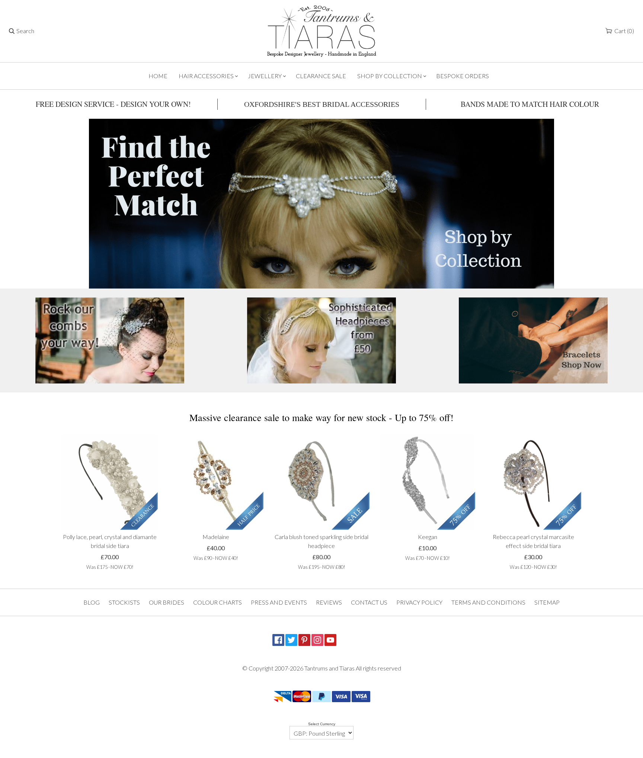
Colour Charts (217, 602)
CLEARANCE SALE (321, 75)
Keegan (427, 536)
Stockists (124, 602)
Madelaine (215, 536)
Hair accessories (206, 75)
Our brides (166, 602)
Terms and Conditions (488, 602)
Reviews (329, 602)
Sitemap (547, 602)
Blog (91, 602)
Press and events (279, 602)
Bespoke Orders (462, 75)
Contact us (369, 602)
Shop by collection (389, 75)
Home (157, 75)
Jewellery (265, 75)
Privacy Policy (419, 602)
